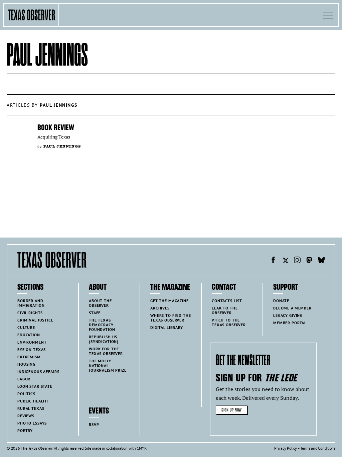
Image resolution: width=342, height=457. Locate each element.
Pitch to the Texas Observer (229, 322)
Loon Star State (34, 386)
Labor (23, 378)
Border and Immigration (30, 303)
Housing (26, 364)
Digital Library (166, 327)
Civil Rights (30, 312)
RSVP (94, 424)
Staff (95, 312)
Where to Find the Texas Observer (170, 318)
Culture (26, 327)
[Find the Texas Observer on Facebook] (273, 261)
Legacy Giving (288, 315)
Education (28, 334)
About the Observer (100, 303)
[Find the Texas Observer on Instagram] (297, 261)
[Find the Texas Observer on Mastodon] (309, 261)
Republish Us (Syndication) (104, 339)
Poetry (25, 430)
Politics (26, 393)
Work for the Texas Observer (106, 351)
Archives (160, 307)
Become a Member (292, 307)
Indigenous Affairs (38, 371)
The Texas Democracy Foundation (102, 324)
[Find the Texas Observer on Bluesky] (321, 261)
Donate (281, 300)
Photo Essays (32, 423)
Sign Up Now (231, 410)
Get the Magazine (169, 300)
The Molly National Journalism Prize (108, 365)
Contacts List (227, 300)
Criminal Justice (35, 320)
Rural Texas (30, 408)
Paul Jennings (62, 146)
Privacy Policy (285, 448)
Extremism (29, 356)
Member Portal (290, 322)
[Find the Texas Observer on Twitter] (285, 261)
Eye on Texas (31, 349)
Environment (31, 342)
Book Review (55, 127)
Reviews (25, 415)
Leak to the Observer (224, 310)
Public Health (32, 400)
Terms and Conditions (317, 448)
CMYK (141, 448)
